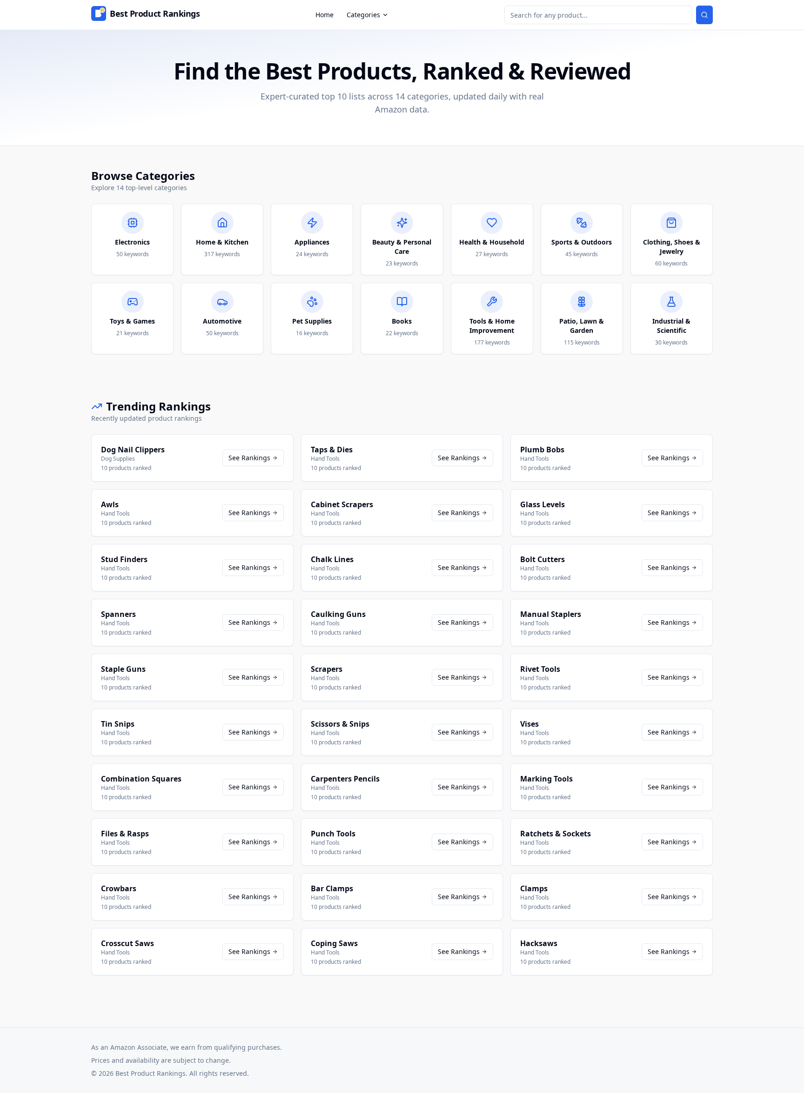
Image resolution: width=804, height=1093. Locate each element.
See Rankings (249, 457)
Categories (363, 14)
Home (324, 14)
